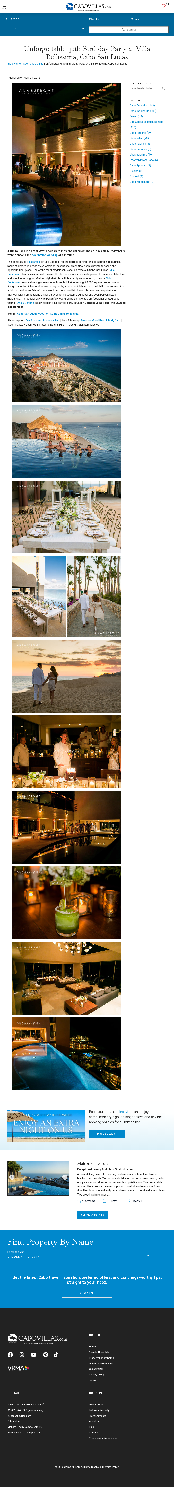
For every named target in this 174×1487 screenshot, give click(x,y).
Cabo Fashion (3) (140, 143)
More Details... (107, 1134)
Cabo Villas (36, 63)
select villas (124, 1112)
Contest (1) (136, 176)
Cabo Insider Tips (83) (143, 111)
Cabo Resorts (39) (141, 132)
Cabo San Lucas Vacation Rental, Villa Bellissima (48, 313)
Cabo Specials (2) (140, 165)
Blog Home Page (17, 63)
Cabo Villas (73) (139, 138)
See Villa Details (92, 1215)
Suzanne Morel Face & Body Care (100, 320)
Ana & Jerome (25, 302)
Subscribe (87, 1293)
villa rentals (34, 261)
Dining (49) (136, 116)
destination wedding (45, 255)
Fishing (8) (136, 171)
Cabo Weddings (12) (142, 182)
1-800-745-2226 (17, 1404)
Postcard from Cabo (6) (144, 160)
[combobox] (45, 19)
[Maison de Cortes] (38, 1178)
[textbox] (45, 19)
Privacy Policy (111, 1466)
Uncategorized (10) (141, 154)
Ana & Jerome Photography (41, 320)
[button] (11, 1177)
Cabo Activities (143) (142, 105)
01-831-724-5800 (17, 1410)
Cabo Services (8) (140, 149)
